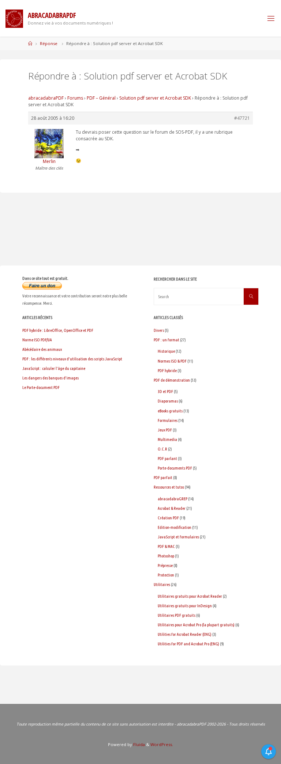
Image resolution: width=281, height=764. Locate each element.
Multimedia (167, 439)
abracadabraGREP (172, 498)
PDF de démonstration (172, 380)
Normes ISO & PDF (172, 361)
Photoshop (166, 555)
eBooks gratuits (170, 410)
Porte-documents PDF (175, 468)
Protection (166, 574)
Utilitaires (162, 584)
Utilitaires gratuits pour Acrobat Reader (190, 596)
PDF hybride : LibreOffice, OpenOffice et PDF (57, 330)
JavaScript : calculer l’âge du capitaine (53, 368)
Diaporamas (168, 400)
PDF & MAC (166, 546)
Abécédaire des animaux (42, 349)
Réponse (48, 43)
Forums (75, 98)
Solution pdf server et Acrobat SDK (155, 98)
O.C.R (162, 448)
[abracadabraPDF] (14, 18)
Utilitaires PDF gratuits (176, 615)
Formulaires (167, 420)
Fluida (138, 744)
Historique (166, 351)
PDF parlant (167, 458)
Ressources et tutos (169, 487)
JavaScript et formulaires (178, 536)
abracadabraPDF (46, 98)
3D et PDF (165, 391)
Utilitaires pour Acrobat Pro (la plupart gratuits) (196, 624)
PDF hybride (167, 370)
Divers (159, 330)
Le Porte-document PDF (41, 387)
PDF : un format (166, 339)
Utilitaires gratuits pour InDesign (185, 605)
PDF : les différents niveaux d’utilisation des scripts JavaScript (72, 358)
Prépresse (165, 565)
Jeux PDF (165, 429)
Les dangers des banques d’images (50, 377)
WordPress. (161, 744)
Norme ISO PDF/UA (37, 339)
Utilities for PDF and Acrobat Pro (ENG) (188, 643)
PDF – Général (101, 98)
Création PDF (168, 517)
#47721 (242, 118)
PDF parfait (163, 477)
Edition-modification (174, 527)
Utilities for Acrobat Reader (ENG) (184, 634)
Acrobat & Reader (172, 508)
